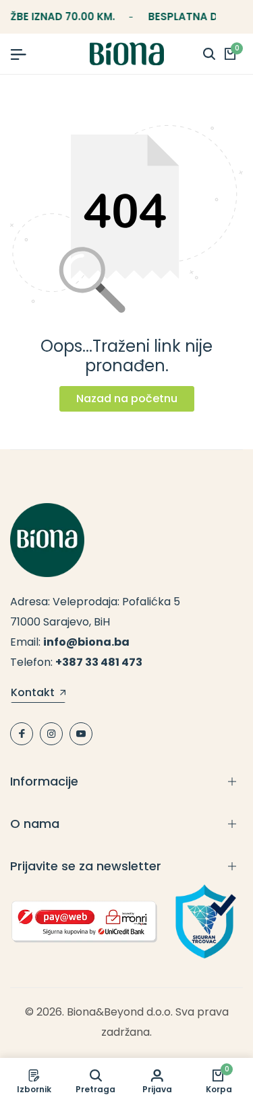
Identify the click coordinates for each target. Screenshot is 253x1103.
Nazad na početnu (126, 398)
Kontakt (33, 693)
